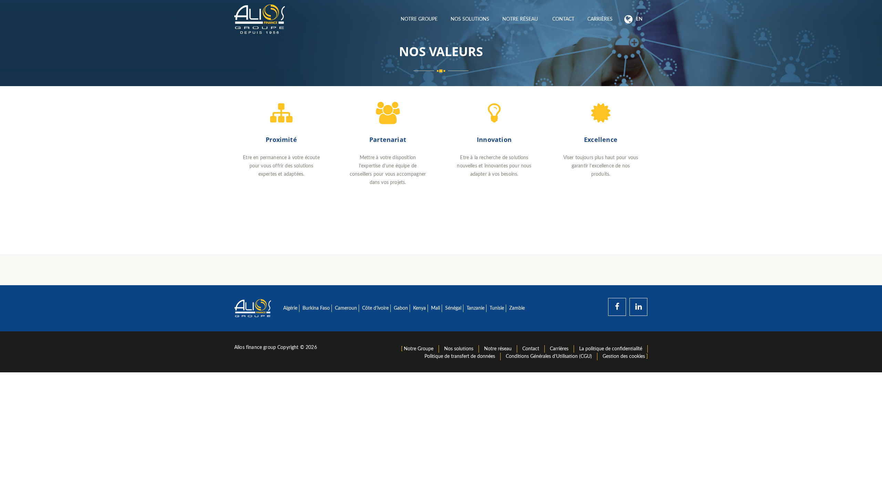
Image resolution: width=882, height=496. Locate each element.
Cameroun (346, 308)
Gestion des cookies (624, 356)
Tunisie (497, 308)
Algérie (290, 308)
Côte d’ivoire (375, 308)
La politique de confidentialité (610, 349)
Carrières (600, 19)
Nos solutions (470, 19)
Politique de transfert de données (459, 356)
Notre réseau (521, 19)
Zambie (517, 308)
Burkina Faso (316, 308)
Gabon (401, 308)
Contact (563, 19)
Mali (435, 308)
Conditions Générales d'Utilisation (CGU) (549, 356)
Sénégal (453, 308)
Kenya (419, 308)
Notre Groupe (419, 19)
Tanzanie (475, 308)
